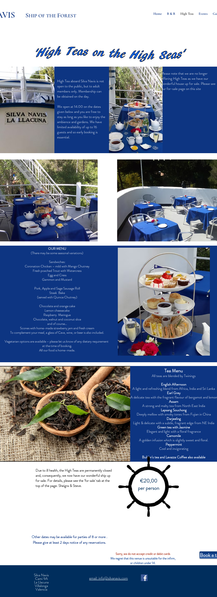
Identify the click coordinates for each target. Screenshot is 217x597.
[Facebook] (144, 577)
